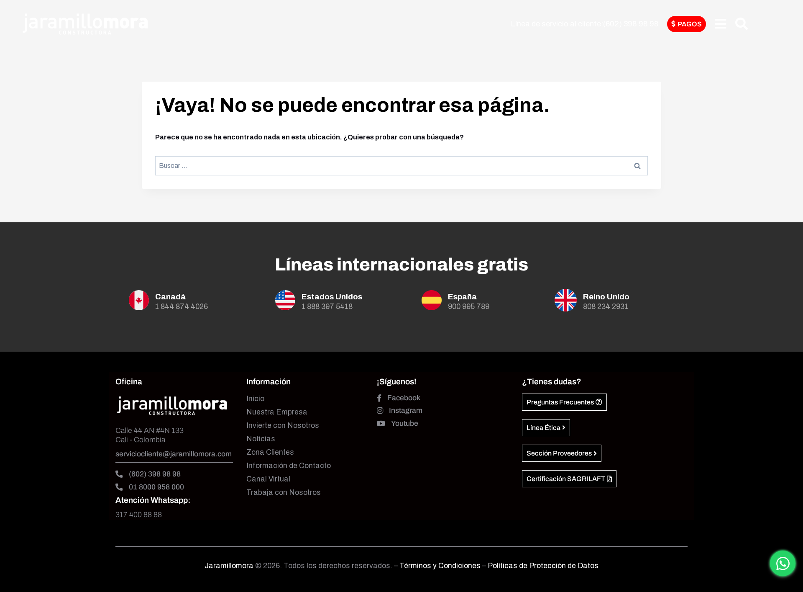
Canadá (170, 296)
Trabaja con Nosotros (283, 493)
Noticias (260, 439)
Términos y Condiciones (440, 566)
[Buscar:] (401, 165)
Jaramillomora (229, 566)
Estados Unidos (332, 296)
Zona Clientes (270, 452)
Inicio (255, 399)
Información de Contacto (288, 466)
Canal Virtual (268, 479)
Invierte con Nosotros (282, 426)
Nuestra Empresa (276, 412)
